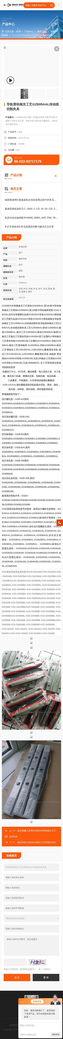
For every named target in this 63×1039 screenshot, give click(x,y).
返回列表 (13, 836)
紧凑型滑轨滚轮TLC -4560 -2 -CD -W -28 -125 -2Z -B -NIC (31, 209)
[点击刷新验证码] (37, 962)
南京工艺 (41, 31)
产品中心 (28, 31)
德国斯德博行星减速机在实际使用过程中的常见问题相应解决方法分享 (31, 200)
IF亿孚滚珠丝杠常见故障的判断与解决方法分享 (29, 226)
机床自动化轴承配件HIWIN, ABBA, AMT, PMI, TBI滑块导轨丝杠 (31, 217)
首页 (18, 31)
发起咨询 (55, 1034)
